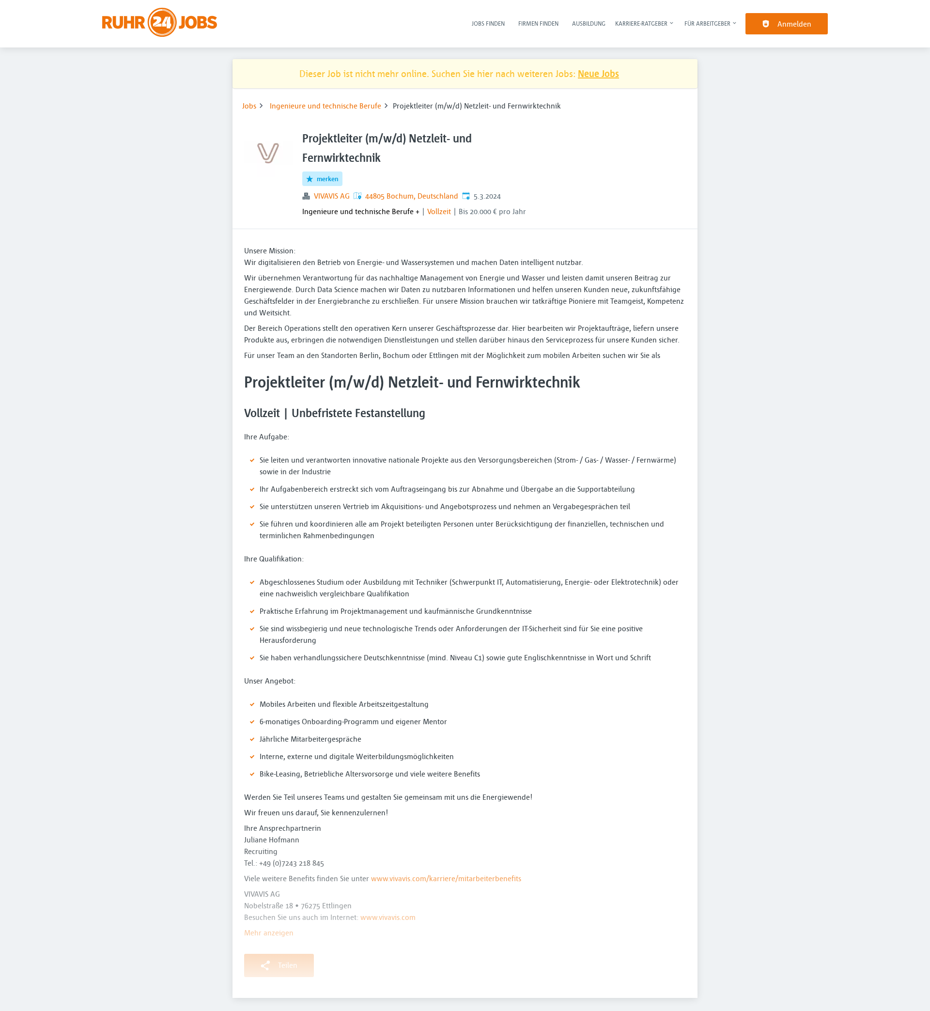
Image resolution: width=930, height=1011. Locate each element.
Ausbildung (588, 23)
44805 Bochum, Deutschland (411, 196)
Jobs (249, 105)
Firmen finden (538, 23)
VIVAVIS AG (332, 196)
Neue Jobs (598, 73)
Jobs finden (488, 23)
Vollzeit (439, 211)
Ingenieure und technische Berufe (325, 105)
